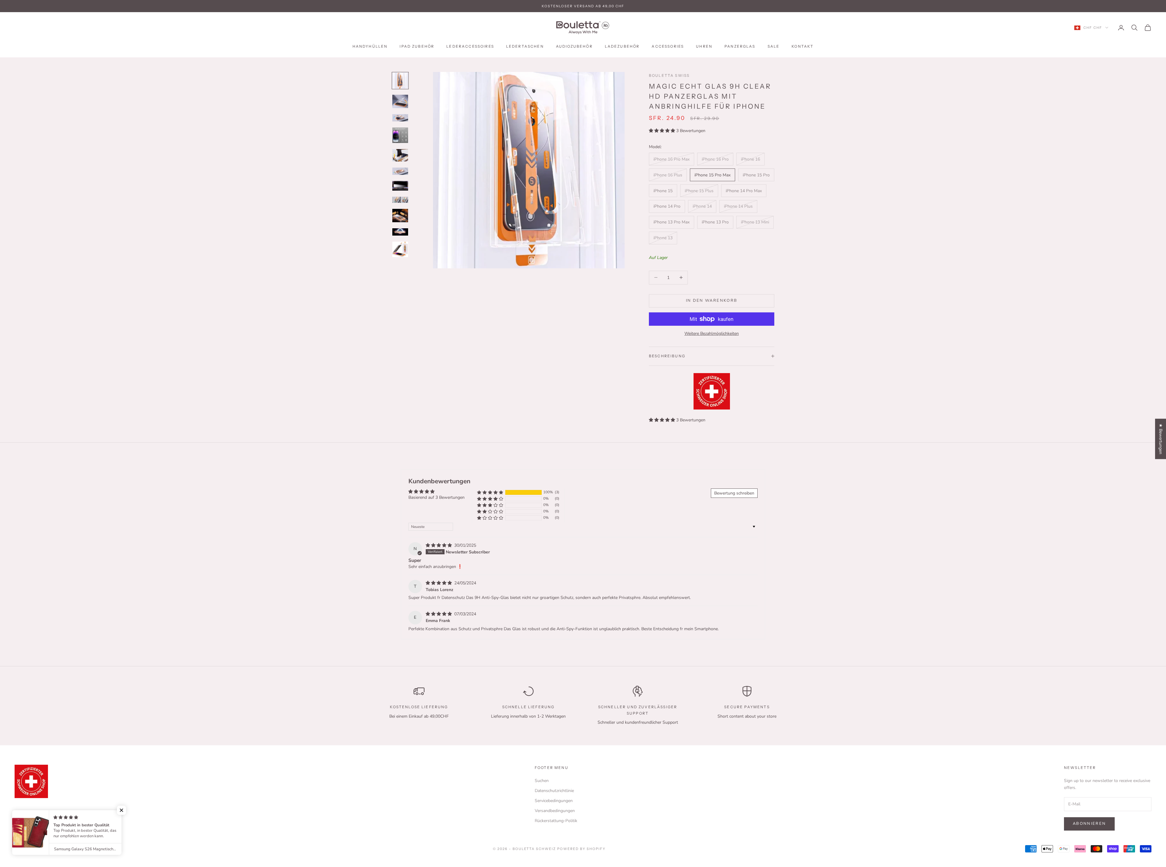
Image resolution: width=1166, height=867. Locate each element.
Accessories (668, 46)
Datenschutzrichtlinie (554, 791)
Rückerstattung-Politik (556, 821)
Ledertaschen (525, 46)
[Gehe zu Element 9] (400, 215)
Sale (774, 46)
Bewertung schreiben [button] (734, 493)
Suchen (542, 781)
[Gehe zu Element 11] (400, 249)
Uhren (704, 46)
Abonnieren (1089, 823)
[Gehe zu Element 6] (400, 171)
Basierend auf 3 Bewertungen (436, 497)
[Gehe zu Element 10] (400, 232)
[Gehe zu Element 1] (400, 80)
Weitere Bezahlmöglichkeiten (711, 333)
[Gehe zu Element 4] (400, 135)
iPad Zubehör (417, 46)
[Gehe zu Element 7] (400, 186)
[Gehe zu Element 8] (400, 199)
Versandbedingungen (555, 811)
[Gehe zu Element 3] (400, 118)
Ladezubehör (622, 46)
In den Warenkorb (711, 300)
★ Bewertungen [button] (1161, 438)
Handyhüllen (370, 46)
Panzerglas (739, 46)
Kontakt (802, 46)
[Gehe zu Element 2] (400, 101)
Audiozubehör (574, 46)
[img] (439, 545)
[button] (662, 131)
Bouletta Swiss (669, 75)
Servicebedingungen (554, 801)
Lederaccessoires (470, 46)
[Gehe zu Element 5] (400, 155)
